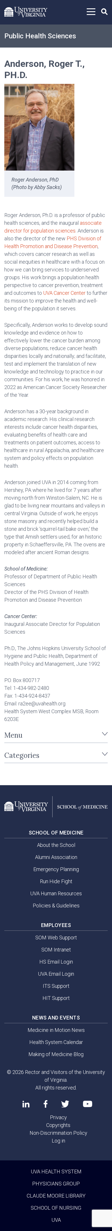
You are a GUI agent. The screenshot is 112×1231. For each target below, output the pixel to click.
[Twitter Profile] (65, 1104)
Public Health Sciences (40, 36)
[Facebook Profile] (45, 1104)
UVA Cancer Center (64, 293)
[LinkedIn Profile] (26, 1103)
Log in (58, 1141)
